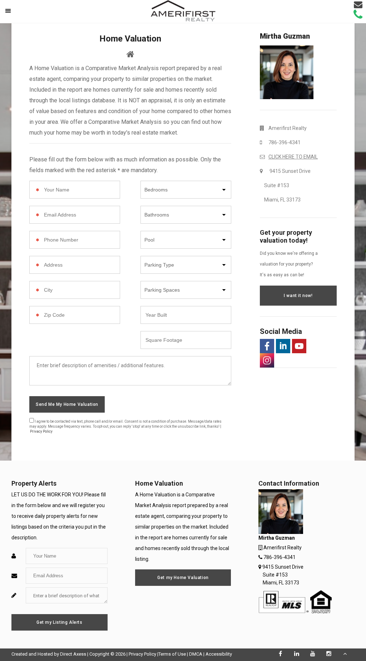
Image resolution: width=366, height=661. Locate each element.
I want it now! (298, 295)
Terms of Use (172, 654)
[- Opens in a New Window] (267, 346)
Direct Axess (73, 654)
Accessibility (219, 654)
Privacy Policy (41, 431)
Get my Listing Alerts (59, 622)
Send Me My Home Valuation (67, 404)
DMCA (195, 654)
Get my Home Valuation (183, 577)
